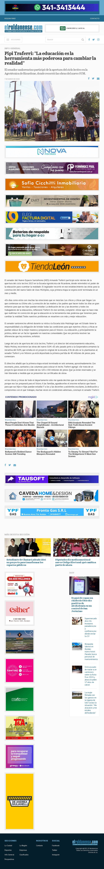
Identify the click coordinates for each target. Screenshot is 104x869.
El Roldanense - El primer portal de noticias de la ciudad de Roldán (23, 28)
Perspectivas (9, 859)
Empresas (23, 850)
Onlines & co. (93, 852)
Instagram (55, 855)
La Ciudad (8, 845)
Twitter (54, 850)
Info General (9, 855)
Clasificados (24, 855)
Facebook (55, 845)
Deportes (8, 850)
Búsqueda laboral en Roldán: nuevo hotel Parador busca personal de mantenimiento (91, 651)
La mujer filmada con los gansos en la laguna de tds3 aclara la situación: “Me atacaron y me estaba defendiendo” (91, 702)
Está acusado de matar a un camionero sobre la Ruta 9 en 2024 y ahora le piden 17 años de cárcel (91, 676)
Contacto (94, 18)
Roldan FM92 (10, 18)
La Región (23, 845)
